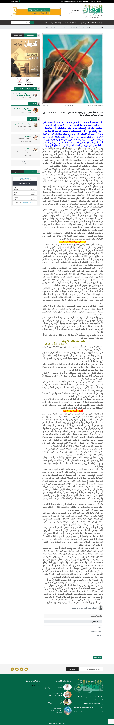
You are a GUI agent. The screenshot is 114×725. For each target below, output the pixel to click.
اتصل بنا (99, 1)
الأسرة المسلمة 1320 (55, 695)
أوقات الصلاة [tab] (30, 172)
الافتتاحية (33, 104)
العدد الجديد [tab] (30, 35)
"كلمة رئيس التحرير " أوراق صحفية (25, 89)
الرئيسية (101, 27)
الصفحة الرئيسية (83, 1)
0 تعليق (44, 105)
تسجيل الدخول (14, 1)
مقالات (96, 27)
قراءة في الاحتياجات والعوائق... (53, 688)
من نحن (93, 1)
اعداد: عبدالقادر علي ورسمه (84, 608)
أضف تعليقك (97, 657)
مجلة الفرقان (36, 685)
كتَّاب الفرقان (32, 119)
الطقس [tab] (17, 172)
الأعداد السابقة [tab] (18, 35)
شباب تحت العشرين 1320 (54, 703)
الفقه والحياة (90, 27)
